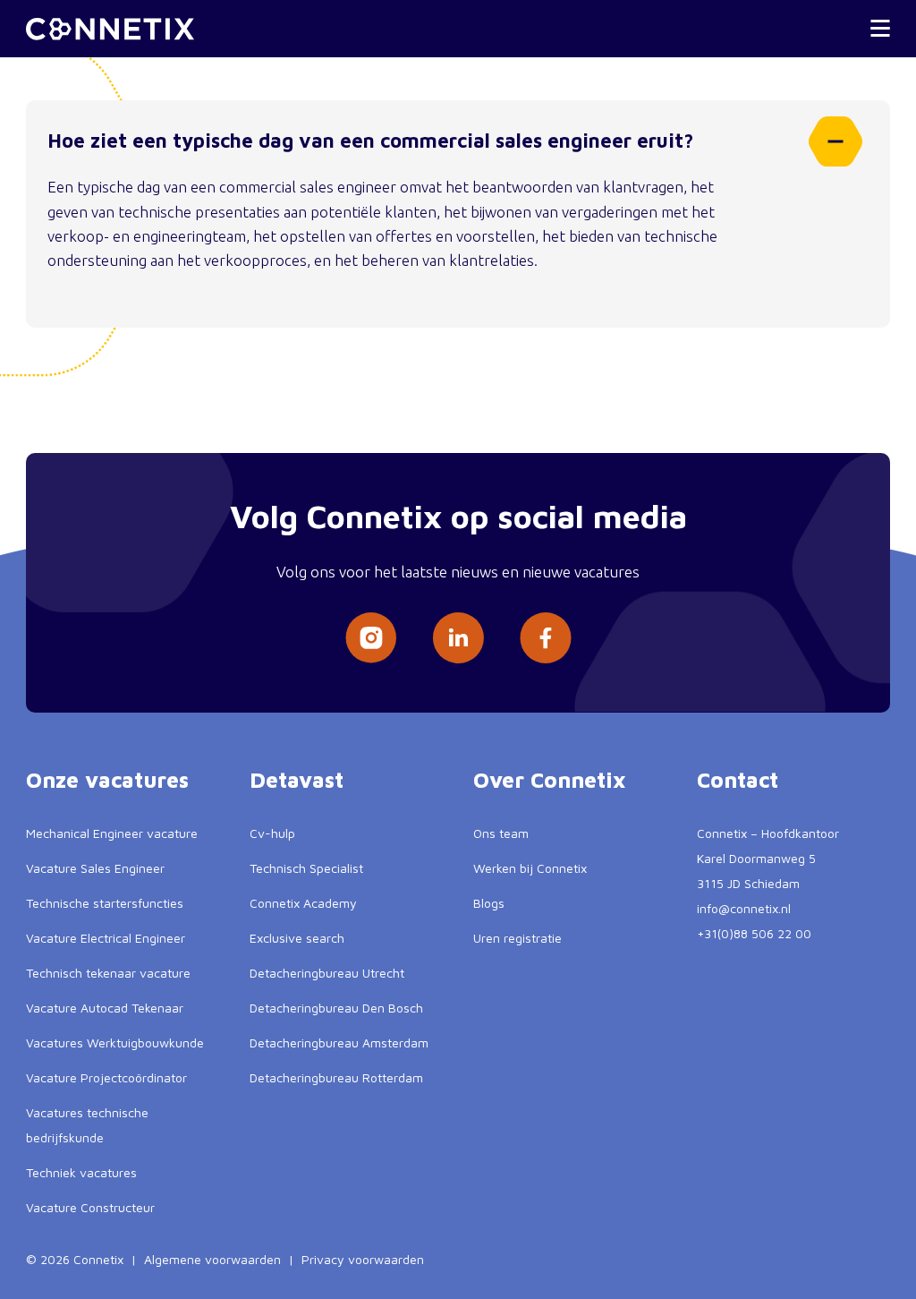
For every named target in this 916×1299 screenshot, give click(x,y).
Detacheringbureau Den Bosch (336, 1007)
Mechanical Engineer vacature (112, 833)
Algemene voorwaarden (212, 1259)
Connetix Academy (303, 902)
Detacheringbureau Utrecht (327, 972)
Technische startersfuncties (104, 902)
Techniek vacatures (81, 1172)
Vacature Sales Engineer (95, 868)
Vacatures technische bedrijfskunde (87, 1125)
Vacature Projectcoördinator (106, 1077)
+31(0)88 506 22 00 (754, 933)
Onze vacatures (107, 779)
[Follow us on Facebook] (546, 637)
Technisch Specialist (306, 868)
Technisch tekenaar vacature (108, 972)
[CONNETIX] (110, 29)
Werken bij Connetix (530, 868)
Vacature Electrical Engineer (105, 937)
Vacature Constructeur (90, 1207)
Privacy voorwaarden (362, 1259)
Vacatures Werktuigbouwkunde (115, 1042)
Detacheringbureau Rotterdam (336, 1077)
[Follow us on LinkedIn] (458, 637)
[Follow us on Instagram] (370, 637)
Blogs (489, 902)
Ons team (501, 833)
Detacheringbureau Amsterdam (339, 1042)
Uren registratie (517, 937)
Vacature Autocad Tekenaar (104, 1007)
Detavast (297, 779)
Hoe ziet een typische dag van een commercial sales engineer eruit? (370, 140)
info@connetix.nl (744, 908)
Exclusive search (297, 937)
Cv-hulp (272, 833)
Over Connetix (549, 779)
